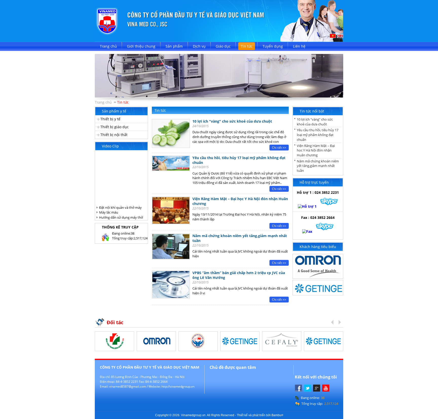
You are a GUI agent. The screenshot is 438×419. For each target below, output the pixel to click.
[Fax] (307, 231)
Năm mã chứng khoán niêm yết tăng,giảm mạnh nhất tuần (318, 166)
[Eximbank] (198, 349)
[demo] (318, 277)
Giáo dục (223, 46)
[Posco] (114, 349)
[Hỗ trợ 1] (307, 206)
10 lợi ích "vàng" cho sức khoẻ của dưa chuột (232, 121)
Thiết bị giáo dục (114, 126)
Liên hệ (299, 46)
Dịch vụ (199, 46)
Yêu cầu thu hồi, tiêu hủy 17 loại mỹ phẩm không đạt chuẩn (238, 160)
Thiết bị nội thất (113, 134)
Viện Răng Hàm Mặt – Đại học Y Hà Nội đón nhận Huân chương (316, 150)
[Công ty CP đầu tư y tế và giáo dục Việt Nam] (219, 40)
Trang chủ (108, 46)
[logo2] (318, 293)
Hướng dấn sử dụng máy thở (121, 217)
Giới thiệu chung (141, 46)
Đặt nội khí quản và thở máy (120, 207)
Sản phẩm (174, 46)
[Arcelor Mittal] (282, 349)
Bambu (277, 415)
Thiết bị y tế (110, 119)
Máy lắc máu (108, 212)
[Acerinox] (240, 349)
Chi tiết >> (279, 147)
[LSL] (156, 349)
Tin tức (246, 46)
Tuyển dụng (273, 46)
